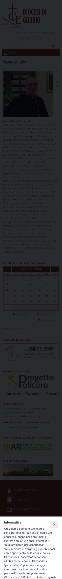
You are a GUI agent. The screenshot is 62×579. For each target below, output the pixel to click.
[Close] (54, 524)
